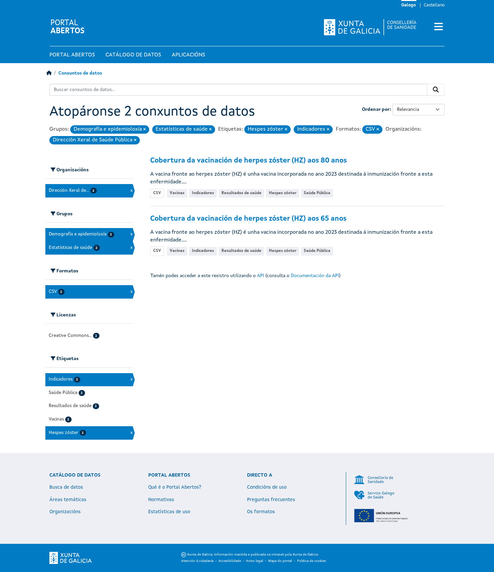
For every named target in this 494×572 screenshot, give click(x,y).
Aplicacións (188, 55)
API (260, 275)
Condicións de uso (267, 487)
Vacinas (177, 193)
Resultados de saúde (241, 193)
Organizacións (65, 512)
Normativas (161, 499)
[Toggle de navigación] (439, 27)
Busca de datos (66, 487)
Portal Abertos (72, 55)
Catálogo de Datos (133, 55)
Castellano (434, 5)
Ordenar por (376, 109)
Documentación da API (315, 275)
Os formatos (261, 512)
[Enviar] (436, 90)
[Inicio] (48, 73)
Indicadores (203, 193)
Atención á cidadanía (197, 561)
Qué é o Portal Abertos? (174, 487)
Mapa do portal (280, 561)
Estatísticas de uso (169, 512)
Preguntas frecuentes (271, 499)
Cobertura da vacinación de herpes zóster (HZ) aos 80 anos (248, 160)
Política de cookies (311, 561)
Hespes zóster (282, 193)
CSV (157, 193)
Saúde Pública (317, 193)
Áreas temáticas (67, 499)
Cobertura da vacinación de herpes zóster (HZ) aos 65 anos (248, 218)
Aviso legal (254, 561)
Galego (408, 5)
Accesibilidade (229, 561)
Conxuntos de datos (80, 73)
